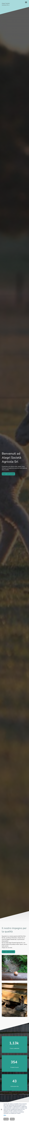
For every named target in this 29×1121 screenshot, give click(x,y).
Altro (5, 1115)
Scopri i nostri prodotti (8, 474)
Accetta (6, 1119)
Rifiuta (12, 1119)
